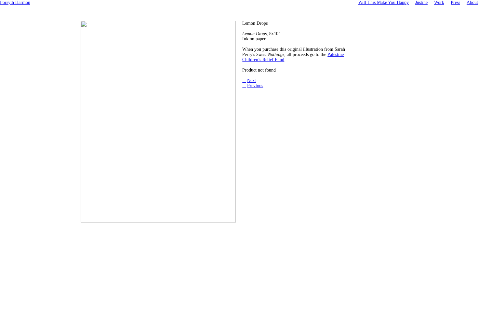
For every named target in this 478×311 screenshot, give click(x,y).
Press (455, 2)
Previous (255, 85)
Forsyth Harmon (15, 2)
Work (439, 2)
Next (251, 80)
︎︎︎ (244, 80)
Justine (421, 2)
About (472, 2)
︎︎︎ (244, 85)
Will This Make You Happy (383, 2)
